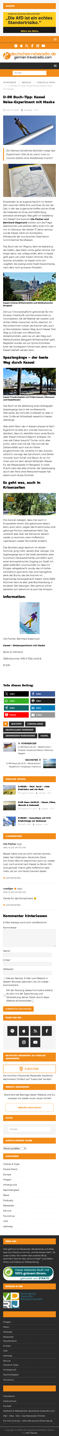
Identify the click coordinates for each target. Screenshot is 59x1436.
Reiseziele (8, 1205)
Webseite (8, 969)
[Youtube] (43, 46)
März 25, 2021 (12, 110)
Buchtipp (16, 724)
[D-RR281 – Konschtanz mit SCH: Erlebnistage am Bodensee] (9, 821)
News (6, 1195)
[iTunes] (21, 46)
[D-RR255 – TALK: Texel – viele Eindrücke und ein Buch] (9, 790)
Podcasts (8, 1200)
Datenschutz (9, 1401)
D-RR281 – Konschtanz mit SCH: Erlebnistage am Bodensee (34, 819)
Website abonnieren (29, 1107)
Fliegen (7, 1179)
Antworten (13, 878)
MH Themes (31, 1433)
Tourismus (9, 1216)
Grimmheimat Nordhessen (20, 736)
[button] (54, 39)
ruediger (28, 110)
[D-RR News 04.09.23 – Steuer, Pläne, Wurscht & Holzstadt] (9, 805)
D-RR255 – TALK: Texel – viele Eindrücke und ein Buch (34, 788)
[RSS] (27, 46)
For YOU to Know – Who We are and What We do (27, 1421)
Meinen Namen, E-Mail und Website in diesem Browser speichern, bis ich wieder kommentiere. (26, 982)
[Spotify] (16, 46)
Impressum (9, 1396)
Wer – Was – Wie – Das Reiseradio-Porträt (24, 1416)
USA (5, 1221)
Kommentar (10, 927)
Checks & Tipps (11, 1164)
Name (6, 951)
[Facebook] (32, 46)
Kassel (44, 736)
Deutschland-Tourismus (19, 730)
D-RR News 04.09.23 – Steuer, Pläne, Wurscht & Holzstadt (37, 804)
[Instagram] (38, 46)
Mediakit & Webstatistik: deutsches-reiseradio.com (29, 1411)
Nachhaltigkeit (11, 1190)
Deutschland (10, 1169)
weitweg (8, 1226)
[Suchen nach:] (29, 72)
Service (26, 82)
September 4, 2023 (29, 809)
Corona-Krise (35, 724)
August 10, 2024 (27, 793)
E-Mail (6, 960)
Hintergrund (10, 1184)
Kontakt (7, 1406)
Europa (7, 1174)
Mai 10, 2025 (26, 824)
